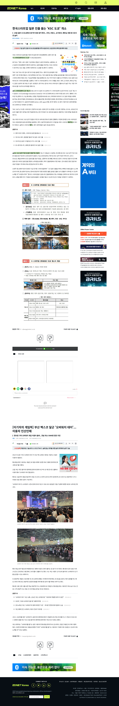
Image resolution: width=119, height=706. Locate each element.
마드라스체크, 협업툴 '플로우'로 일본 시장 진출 (29, 137)
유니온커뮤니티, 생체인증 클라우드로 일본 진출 (29, 145)
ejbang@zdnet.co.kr (28, 329)
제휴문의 (80, 681)
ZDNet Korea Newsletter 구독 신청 (20, 696)
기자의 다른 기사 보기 (70, 329)
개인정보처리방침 (88, 681)
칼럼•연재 (91, 8)
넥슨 (20, 655)
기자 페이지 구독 (34, 43)
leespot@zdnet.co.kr (29, 636)
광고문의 (67, 681)
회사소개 (61, 681)
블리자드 (36, 655)
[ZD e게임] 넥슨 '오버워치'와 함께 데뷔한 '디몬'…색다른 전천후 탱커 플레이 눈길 (39, 605)
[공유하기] (66, 43)
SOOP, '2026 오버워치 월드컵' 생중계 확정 (28, 601)
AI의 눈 (66, 8)
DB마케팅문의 (73, 681)
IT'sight (78, 8)
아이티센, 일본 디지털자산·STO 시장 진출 (27, 141)
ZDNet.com (21, 693)
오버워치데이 (27, 655)
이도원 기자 (20, 444)
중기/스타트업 (15, 38)
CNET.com (15, 693)
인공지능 (54, 8)
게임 (13, 438)
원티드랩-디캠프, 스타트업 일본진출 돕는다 (28, 133)
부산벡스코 (44, 655)
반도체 (42, 8)
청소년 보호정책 (103, 681)
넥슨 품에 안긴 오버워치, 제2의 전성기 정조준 (28, 609)
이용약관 (95, 681)
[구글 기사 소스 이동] (58, 43)
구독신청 (47, 696)
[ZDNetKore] (19, 4)
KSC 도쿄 (21, 354)
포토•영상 (104, 8)
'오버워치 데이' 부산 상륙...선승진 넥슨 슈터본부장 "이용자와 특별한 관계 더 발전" (39, 597)
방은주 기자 (20, 44)
